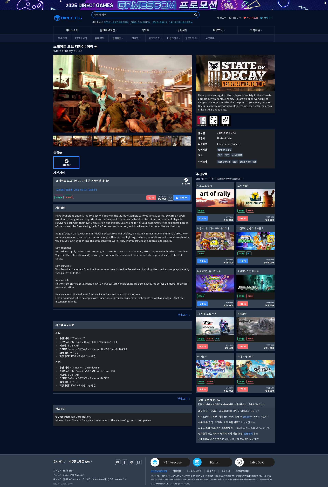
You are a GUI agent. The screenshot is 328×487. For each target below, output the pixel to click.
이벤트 (145, 30)
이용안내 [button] (218, 30)
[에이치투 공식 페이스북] (124, 462)
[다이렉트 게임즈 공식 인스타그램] (139, 462)
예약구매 (210, 38)
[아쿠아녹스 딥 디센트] (255, 284)
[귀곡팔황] (255, 326)
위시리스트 (252, 17)
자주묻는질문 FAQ (79, 461)
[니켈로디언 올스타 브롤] (215, 284)
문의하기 (58, 461)
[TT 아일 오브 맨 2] (215, 326)
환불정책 (248, 433)
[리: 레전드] (215, 369)
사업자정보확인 (243, 471)
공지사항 (182, 30)
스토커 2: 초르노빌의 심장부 (181, 22)
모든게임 (62, 38)
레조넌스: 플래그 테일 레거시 (116, 22)
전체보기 (182, 315)
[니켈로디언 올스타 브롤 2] (255, 241)
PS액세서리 (81, 38)
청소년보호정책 (194, 471)
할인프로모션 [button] (107, 30)
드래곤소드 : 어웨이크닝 (140, 22)
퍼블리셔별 (172, 38)
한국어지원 (191, 38)
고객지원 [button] (255, 30)
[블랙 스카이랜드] (255, 369)
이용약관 (177, 471)
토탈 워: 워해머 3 (159, 22)
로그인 (223, 17)
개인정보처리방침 (159, 471)
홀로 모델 (99, 38)
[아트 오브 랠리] (215, 198)
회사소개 (226, 471)
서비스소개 (71, 30)
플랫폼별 (116, 38)
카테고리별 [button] (154, 38)
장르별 (135, 38)
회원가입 (237, 17)
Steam (246, 416)
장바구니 (268, 17)
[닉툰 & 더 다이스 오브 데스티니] (215, 241)
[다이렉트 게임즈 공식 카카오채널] (131, 462)
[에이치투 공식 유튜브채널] (117, 462)
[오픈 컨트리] (255, 198)
